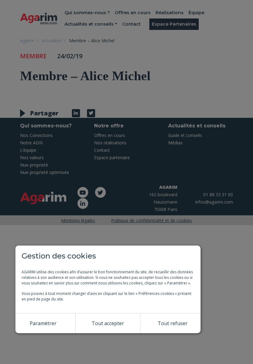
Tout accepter (108, 323)
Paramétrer (43, 323)
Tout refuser (173, 323)
